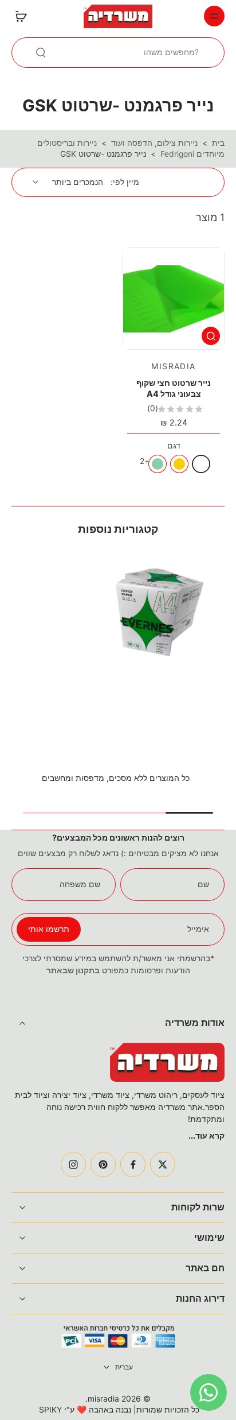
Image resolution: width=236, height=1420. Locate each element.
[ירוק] (158, 464)
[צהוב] (179, 464)
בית (218, 143)
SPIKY (50, 1409)
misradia (103, 1398)
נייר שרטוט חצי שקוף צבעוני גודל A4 (173, 388)
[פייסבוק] (132, 1164)
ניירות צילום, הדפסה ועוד (154, 143)
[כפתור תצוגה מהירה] (211, 336)
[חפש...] (41, 52)
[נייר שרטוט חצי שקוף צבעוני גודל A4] (174, 298)
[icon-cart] (24, 16)
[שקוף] (201, 464)
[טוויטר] (162, 1164)
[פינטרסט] (103, 1164)
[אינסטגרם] (73, 1164)
